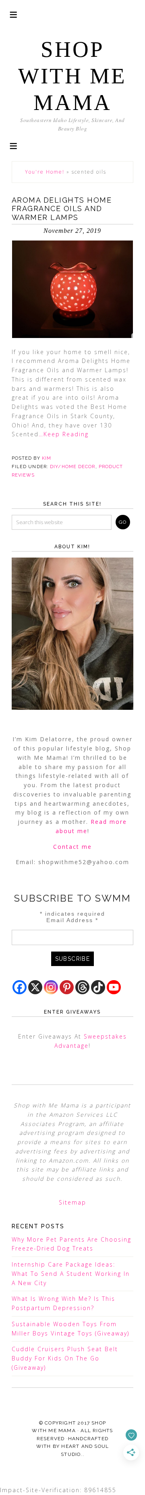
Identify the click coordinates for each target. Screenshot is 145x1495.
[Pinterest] (67, 987)
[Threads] (82, 987)
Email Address (72, 920)
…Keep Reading (64, 434)
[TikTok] (98, 987)
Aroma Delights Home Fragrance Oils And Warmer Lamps (62, 209)
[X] (35, 987)
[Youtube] (114, 987)
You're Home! (44, 171)
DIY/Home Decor (72, 466)
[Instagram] (51, 987)
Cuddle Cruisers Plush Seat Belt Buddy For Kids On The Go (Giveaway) (65, 1358)
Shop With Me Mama (72, 76)
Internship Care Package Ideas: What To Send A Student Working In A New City (71, 1274)
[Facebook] (19, 987)
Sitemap (72, 1202)
